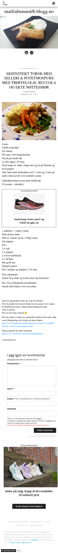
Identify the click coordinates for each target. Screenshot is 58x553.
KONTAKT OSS (22, 525)
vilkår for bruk (46, 436)
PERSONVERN (36, 521)
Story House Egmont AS (21, 542)
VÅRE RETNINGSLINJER (18, 521)
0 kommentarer (29, 91)
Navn (10, 388)
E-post (28, 398)
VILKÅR (47, 521)
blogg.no (35, 539)
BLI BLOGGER (36, 525)
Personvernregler (37, 436)
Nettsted (11, 409)
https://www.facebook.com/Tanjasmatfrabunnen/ (22, 333)
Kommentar (14, 363)
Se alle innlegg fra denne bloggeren (29, 506)
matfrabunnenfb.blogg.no (29, 11)
